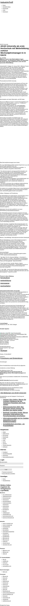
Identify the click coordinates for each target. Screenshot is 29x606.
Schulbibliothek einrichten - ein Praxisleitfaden (14, 424)
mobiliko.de (5, 561)
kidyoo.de (5, 578)
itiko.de (4, 559)
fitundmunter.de (6, 591)
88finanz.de (5, 552)
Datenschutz (5, 385)
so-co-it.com (5, 564)
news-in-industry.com (8, 523)
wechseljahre (5, 286)
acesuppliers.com (7, 566)
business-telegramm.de (8, 517)
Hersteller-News (6, 6)
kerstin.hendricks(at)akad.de (10, 254)
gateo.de (5, 579)
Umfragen (5, 446)
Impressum (5, 11)
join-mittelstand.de (7, 494)
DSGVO (16, 385)
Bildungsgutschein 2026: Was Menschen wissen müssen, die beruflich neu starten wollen (13, 408)
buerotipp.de (6, 509)
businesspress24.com (8, 516)
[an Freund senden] (16, 333)
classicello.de (6, 586)
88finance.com (6, 550)
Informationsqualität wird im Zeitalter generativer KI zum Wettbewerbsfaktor (16, 419)
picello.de (5, 587)
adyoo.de (5, 589)
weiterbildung (5, 280)
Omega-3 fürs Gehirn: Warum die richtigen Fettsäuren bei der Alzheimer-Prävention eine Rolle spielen (14, 402)
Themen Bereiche (7, 445)
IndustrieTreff (6, 2)
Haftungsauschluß (4, 384)
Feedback (5, 452)
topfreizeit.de (6, 581)
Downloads (5, 8)
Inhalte (4, 438)
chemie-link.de (6, 543)
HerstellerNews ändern (17, 387)
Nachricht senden (13, 380)
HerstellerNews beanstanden (7, 388)
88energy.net (6, 539)
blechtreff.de (6, 530)
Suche (4, 442)
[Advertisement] (14, 28)
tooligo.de (5, 562)
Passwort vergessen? (7, 472)
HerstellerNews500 (7, 453)
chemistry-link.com (7, 544)
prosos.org (5, 584)
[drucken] (2, 333)
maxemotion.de (6, 597)
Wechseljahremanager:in (13, 210)
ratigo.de (5, 553)
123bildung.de (6, 512)
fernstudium (5, 278)
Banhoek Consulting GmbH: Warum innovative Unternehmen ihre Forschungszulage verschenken (15, 414)
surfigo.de (5, 541)
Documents (5, 435)
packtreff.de (5, 528)
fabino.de (5, 571)
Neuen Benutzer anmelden (8, 473)
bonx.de (5, 511)
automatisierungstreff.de (8, 531)
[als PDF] (7, 333)
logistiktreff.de (6, 536)
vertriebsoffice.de (7, 514)
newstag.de (5, 599)
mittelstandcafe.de (7, 496)
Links (4, 10)
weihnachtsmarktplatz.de (9, 592)
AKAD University (20, 84)
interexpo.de (6, 499)
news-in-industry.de (7, 525)
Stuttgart (3, 351)
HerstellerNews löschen (6, 387)
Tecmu (8, 605)
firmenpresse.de (6, 498)
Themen (5, 443)
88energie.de (6, 538)
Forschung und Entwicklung (11, 358)
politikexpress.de (7, 600)
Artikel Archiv (6, 433)
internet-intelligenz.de (8, 594)
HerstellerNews (6, 480)
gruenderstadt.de (7, 501)
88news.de (5, 576)
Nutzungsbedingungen (8, 457)
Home (4, 5)
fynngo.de (5, 596)
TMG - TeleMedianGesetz (19, 384)
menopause (4, 283)
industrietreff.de (6, 526)
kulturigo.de (5, 582)
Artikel (4, 432)
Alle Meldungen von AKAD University (13, 393)
